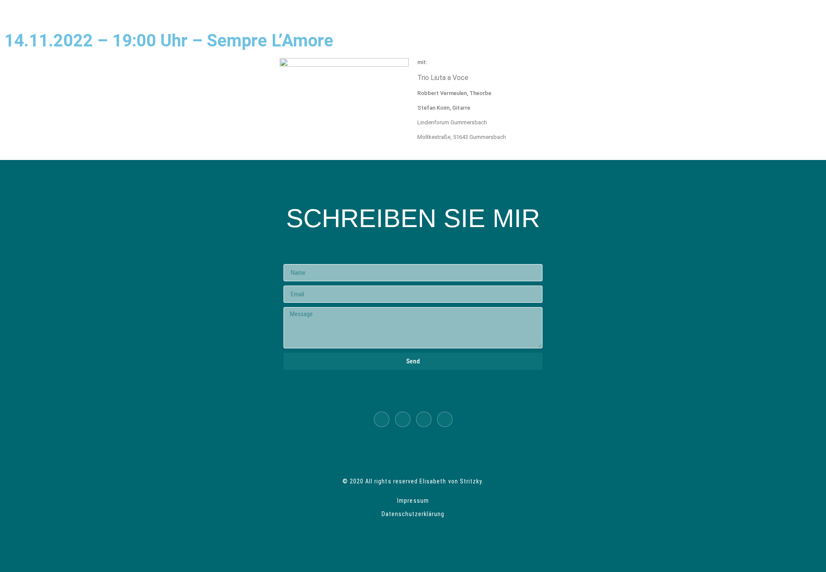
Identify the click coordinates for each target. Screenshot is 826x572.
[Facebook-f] (423, 419)
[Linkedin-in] (381, 419)
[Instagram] (445, 419)
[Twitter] (402, 419)
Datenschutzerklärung (413, 513)
